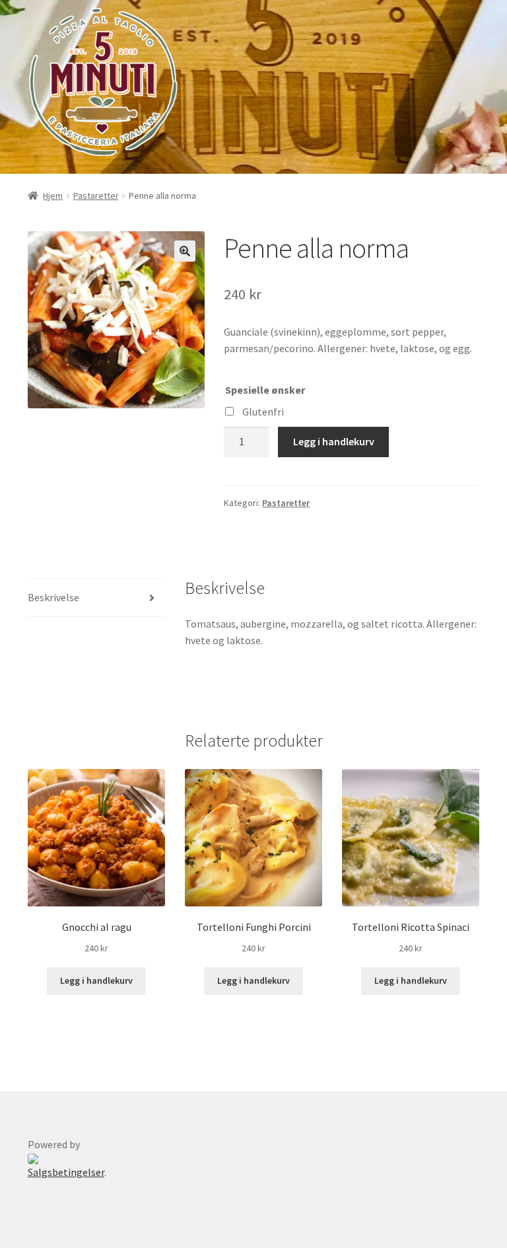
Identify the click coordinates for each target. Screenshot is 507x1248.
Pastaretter (96, 196)
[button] (184, 251)
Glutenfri (263, 411)
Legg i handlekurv (333, 441)
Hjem (53, 196)
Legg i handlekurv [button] (96, 980)
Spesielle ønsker (265, 389)
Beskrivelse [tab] (53, 597)
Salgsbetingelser (66, 1172)
